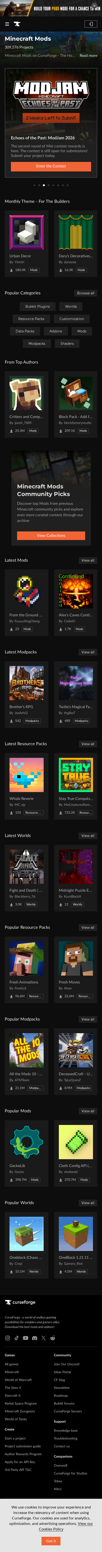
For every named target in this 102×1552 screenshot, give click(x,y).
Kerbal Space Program (21, 1403)
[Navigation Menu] (7, 24)
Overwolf (60, 1465)
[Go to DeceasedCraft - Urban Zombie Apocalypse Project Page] (76, 1061)
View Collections (51, 536)
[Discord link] (34, 1338)
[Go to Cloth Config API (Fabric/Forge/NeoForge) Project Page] (76, 1153)
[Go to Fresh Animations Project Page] (26, 970)
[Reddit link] (53, 1338)
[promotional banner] (51, 8)
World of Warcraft (18, 1380)
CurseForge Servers (68, 1411)
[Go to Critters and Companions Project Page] (26, 404)
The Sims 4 (13, 1388)
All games (12, 1364)
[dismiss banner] (94, 6)
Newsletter (62, 1388)
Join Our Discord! (67, 1364)
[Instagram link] (7, 1338)
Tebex (58, 1481)
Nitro (57, 1489)
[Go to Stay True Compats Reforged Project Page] (76, 786)
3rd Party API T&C (18, 1470)
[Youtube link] (25, 1338)
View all (88, 560)
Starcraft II (12, 1395)
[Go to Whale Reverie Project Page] (26, 786)
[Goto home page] (17, 24)
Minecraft (12, 1372)
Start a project (15, 1438)
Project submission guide (23, 1446)
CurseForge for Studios (70, 1473)
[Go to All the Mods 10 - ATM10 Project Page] (26, 1061)
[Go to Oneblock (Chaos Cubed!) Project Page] (26, 1245)
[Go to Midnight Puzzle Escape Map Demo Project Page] (76, 878)
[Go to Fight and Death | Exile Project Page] (26, 878)
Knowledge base (66, 1430)
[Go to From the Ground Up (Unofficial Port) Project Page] (26, 602)
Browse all (85, 293)
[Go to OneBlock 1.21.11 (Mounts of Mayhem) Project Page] (76, 1245)
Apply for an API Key (20, 1462)
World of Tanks (16, 1419)
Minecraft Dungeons (20, 1411)
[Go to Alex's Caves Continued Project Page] (76, 602)
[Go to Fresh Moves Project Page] (76, 970)
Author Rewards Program (23, 1454)
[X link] (43, 1338)
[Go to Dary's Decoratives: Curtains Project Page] (76, 243)
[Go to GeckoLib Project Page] (26, 1153)
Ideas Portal (62, 1372)
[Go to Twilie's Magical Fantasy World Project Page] (76, 694)
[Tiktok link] (16, 1338)
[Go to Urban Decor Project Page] (26, 243)
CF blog (59, 1380)
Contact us (62, 1446)
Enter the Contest (51, 166)
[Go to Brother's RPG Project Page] (26, 694)
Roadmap (61, 1395)
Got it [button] (51, 1541)
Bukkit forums (64, 1403)
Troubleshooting (65, 1438)
